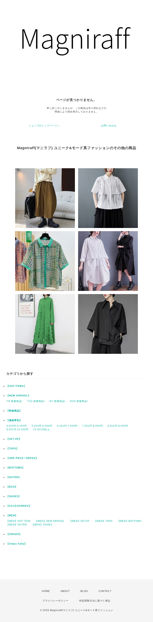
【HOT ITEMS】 (16, 386)
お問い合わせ (109, 125)
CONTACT (105, 591)
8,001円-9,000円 (118, 425)
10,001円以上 (41, 429)
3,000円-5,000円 (16, 425)
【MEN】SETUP (79, 521)
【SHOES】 (13, 496)
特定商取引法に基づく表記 (94, 600)
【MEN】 (12, 515)
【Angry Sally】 (16, 543)
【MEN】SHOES (42, 524)
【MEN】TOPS (103, 521)
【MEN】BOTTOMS (129, 521)
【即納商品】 (14, 410)
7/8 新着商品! (14, 401)
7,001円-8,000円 (92, 425)
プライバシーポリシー (56, 600)
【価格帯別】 (14, 420)
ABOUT (65, 591)
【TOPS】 (12, 448)
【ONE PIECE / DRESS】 (22, 458)
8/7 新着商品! (57, 401)
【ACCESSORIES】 (18, 506)
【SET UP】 (13, 439)
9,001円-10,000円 (17, 429)
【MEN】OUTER (16, 524)
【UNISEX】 (14, 534)
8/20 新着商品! (79, 401)
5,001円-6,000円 (42, 425)
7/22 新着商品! (36, 401)
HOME (46, 591)
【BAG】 (12, 486)
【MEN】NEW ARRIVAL (50, 521)
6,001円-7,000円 (67, 425)
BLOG (84, 591)
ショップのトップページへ (44, 125)
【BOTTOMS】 (15, 467)
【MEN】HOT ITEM (18, 521)
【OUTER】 (13, 477)
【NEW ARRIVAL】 (18, 395)
